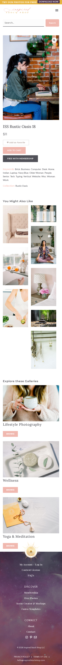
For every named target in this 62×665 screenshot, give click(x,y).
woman (51, 176)
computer (36, 169)
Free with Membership (20, 158)
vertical (27, 176)
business (25, 169)
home (51, 169)
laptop (13, 172)
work (6, 180)
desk (44, 169)
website (36, 176)
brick (17, 169)
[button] (56, 10)
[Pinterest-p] (31, 637)
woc (43, 176)
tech (12, 176)
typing (19, 176)
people (48, 172)
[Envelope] (35, 637)
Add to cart (14, 150)
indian (6, 172)
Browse (10, 434)
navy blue (23, 172)
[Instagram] (26, 637)
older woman (36, 172)
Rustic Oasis (21, 185)
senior (6, 176)
